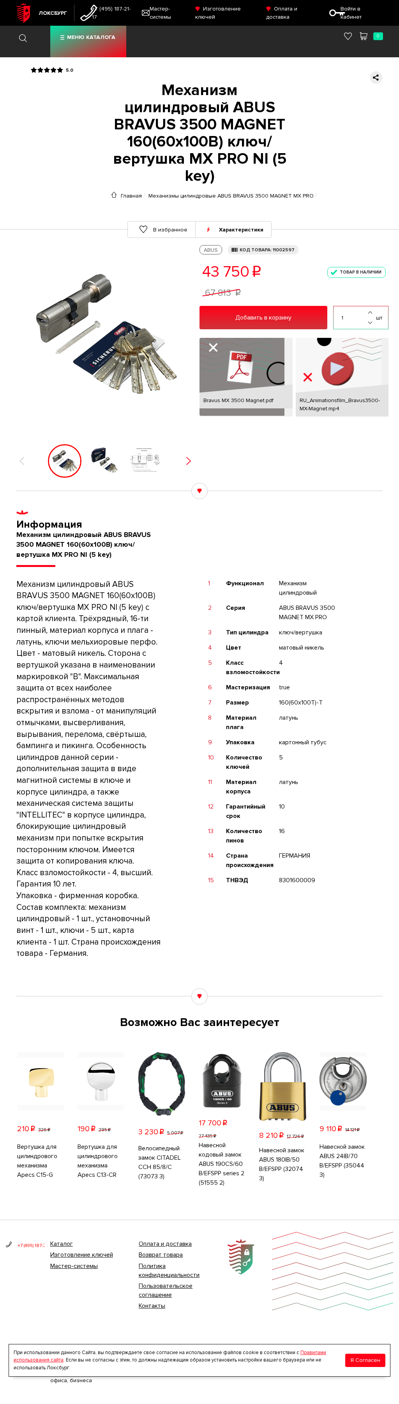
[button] (21, 461)
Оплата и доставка (165, 1244)
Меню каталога (91, 37)
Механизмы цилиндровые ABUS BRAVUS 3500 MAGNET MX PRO (231, 195)
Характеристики (241, 229)
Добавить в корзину (263, 317)
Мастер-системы (74, 1266)
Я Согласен (365, 1360)
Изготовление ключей (81, 1255)
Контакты (152, 1306)
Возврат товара (161, 1255)
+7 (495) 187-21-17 (111, 12)
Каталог (61, 1244)
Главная (131, 195)
